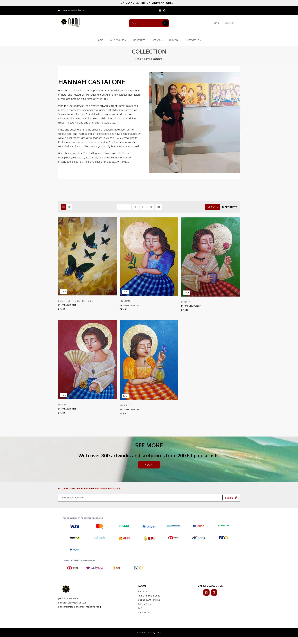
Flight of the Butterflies (75, 300)
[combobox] (149, 23)
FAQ (140, 608)
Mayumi (125, 301)
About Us (142, 591)
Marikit (125, 405)
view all (149, 464)
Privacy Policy (144, 604)
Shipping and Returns (149, 600)
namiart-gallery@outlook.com (72, 602)
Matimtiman (66, 404)
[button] (229, 23)
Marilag (186, 302)
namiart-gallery (152, 632)
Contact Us (143, 612)
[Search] (165, 23)
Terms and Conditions (149, 595)
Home (138, 59)
